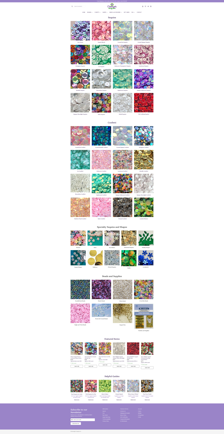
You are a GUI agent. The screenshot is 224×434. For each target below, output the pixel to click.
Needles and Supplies (143, 330)
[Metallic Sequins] (80, 79)
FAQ (103, 413)
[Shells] (128, 258)
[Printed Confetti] (122, 207)
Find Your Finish (147, 394)
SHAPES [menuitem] (104, 12)
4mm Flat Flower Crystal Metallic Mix (90, 357)
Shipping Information (125, 413)
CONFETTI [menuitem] (97, 12)
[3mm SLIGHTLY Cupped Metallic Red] (133, 348)
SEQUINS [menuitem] (89, 12)
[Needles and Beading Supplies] (143, 316)
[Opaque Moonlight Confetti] (143, 183)
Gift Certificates (124, 417)
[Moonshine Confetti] (80, 183)
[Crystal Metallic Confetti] (101, 136)
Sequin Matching (106, 417)
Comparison (141, 415)
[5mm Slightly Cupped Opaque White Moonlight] (119, 348)
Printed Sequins (112, 267)
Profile (139, 417)
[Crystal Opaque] (143, 30)
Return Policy (123, 415)
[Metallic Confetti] (143, 159)
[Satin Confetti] (101, 207)
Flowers (78, 247)
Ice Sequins (101, 66)
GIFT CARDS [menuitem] (126, 12)
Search (104, 411)
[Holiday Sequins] (145, 238)
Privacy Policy (106, 421)
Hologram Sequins (80, 66)
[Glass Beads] (80, 289)
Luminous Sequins (143, 66)
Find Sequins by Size (91, 394)
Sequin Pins (123, 325)
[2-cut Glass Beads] (143, 289)
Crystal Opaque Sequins (144, 42)
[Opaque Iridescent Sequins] (143, 79)
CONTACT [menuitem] (139, 12)
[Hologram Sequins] (80, 54)
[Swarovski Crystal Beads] (101, 310)
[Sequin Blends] (101, 30)
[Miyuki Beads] (101, 289)
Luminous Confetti (122, 171)
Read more (76, 399)
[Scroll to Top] (221, 427)
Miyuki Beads (101, 301)
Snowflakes (112, 247)
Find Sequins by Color (76, 394)
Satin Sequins (101, 114)
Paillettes (95, 267)
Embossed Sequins (129, 247)
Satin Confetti (101, 218)
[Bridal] (122, 102)
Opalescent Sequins (123, 90)
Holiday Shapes (146, 247)
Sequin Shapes (78, 267)
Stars (95, 247)
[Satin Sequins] (101, 103)
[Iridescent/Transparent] (122, 54)
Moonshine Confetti (80, 194)
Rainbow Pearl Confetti (80, 218)
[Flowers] (78, 238)
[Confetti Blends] (143, 207)
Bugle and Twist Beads (80, 325)
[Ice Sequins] (101, 55)
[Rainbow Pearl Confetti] (80, 207)
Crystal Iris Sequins (123, 42)
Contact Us (122, 411)
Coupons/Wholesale (125, 419)
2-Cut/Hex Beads (143, 301)
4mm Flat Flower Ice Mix (104, 356)
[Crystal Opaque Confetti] (122, 136)
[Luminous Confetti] (122, 159)
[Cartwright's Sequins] (112, 6)
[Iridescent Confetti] (101, 159)
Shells (128, 268)
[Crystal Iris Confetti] (80, 136)
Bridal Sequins (122, 114)
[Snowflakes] (112, 238)
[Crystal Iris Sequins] (122, 30)
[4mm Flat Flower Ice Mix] (105, 348)
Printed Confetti (122, 218)
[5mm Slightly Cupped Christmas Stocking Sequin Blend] (147, 348)
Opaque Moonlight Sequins (80, 114)
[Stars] (95, 238)
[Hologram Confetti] (143, 136)
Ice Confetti (80, 171)
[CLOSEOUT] (145, 257)
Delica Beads (122, 301)
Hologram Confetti (144, 147)
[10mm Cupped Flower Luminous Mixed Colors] (77, 348)
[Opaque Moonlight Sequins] (80, 102)
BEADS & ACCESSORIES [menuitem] (115, 12)
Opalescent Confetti (101, 195)
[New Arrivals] (80, 30)
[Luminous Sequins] (143, 54)
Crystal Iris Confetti (80, 147)
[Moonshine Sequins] (101, 79)
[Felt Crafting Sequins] (143, 102)
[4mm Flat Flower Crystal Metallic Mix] (91, 348)
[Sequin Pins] (122, 313)
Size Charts (105, 415)
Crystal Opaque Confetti (122, 147)
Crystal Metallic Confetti (101, 147)
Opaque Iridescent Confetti (123, 195)
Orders (139, 411)
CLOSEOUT (146, 267)
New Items (80, 42)
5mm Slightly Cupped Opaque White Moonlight (118, 357)
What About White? (133, 394)
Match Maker (105, 394)
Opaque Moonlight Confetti (144, 195)
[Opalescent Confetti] (101, 183)
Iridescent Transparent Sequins (123, 66)
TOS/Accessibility (107, 419)
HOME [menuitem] (83, 12)
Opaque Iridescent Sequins (144, 90)
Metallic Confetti (143, 171)
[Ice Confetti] (80, 159)
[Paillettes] (95, 257)
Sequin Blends (101, 42)
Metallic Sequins (80, 90)
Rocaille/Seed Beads (80, 301)
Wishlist (139, 413)
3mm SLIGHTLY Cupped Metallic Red (132, 357)
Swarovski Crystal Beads (101, 318)
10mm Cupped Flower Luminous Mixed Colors (76, 357)
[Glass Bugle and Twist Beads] (80, 313)
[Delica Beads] (122, 289)
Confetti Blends (144, 218)
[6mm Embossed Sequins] (128, 238)
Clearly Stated (119, 394)
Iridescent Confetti (101, 171)
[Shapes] (78, 257)
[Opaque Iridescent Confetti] (122, 183)
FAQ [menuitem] (132, 12)
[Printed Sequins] (112, 257)
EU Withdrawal (123, 421)
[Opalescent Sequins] (122, 79)
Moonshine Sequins (101, 90)
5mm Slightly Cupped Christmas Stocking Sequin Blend (146, 358)
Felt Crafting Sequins (143, 114)
